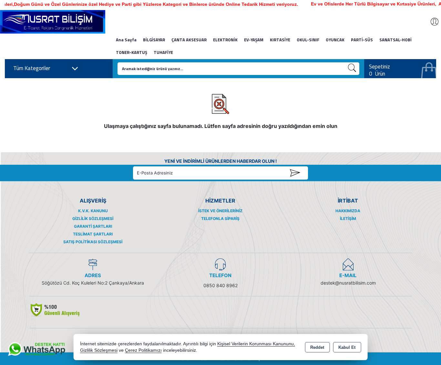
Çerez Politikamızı (143, 350)
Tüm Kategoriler (31, 68)
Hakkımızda (347, 210)
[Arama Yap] (352, 68)
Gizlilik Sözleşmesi (92, 218)
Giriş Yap (431, 21)
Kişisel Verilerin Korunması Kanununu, (256, 343)
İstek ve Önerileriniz (220, 210)
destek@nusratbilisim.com (348, 283)
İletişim (348, 218)
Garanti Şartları (93, 226)
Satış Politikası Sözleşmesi (92, 241)
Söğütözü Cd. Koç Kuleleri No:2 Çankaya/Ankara (93, 283)
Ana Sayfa (126, 39)
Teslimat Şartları (93, 234)
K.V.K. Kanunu (93, 210)
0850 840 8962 (220, 285)
